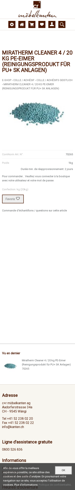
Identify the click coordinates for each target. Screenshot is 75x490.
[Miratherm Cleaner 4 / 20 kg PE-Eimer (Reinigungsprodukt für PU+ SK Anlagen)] (10, 366)
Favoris (10, 199)
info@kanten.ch (13, 427)
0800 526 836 (12, 449)
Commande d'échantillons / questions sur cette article (34, 210)
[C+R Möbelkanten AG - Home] (37, 9)
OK (63, 470)
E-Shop (6, 80)
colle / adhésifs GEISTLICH (54, 80)
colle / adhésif (23, 80)
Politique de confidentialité (55, 484)
